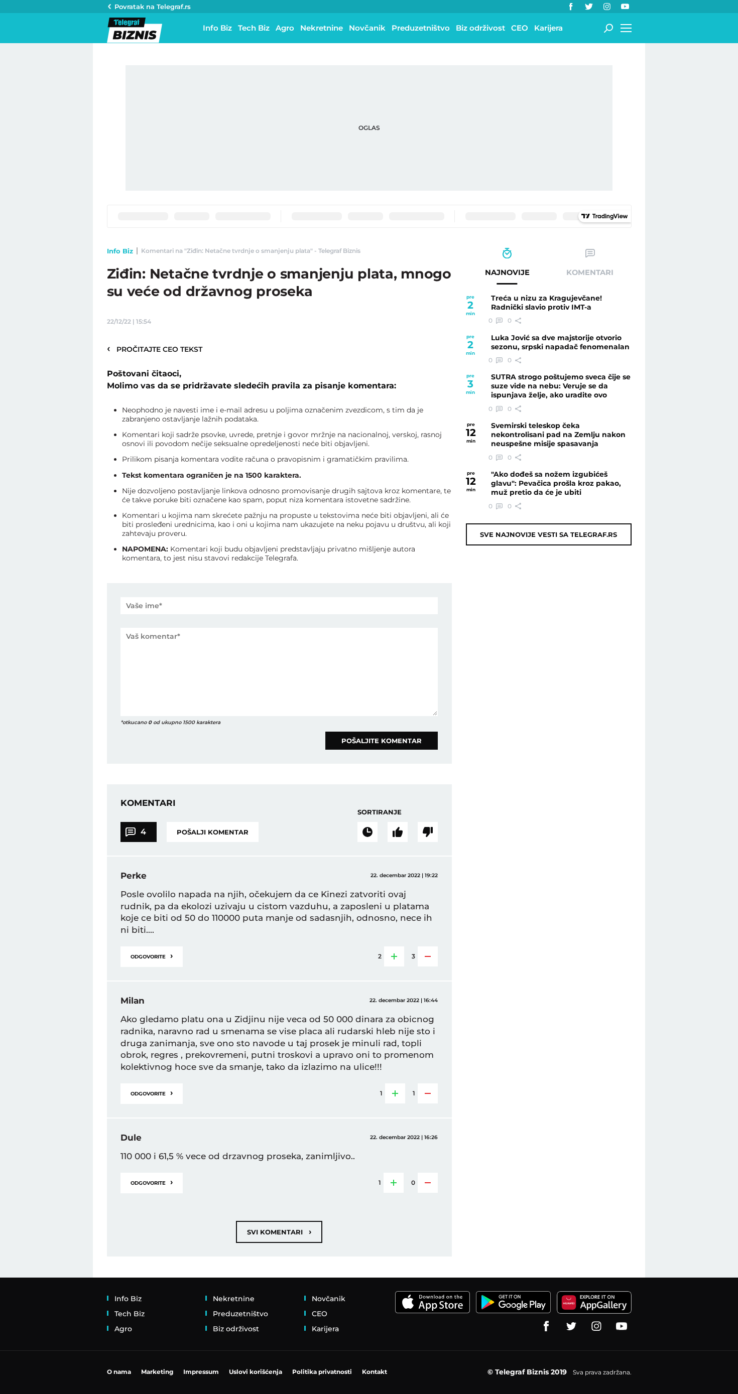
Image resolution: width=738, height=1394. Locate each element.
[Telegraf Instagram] (606, 6)
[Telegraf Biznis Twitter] (588, 6)
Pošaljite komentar (381, 741)
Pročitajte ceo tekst (154, 348)
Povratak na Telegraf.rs (152, 7)
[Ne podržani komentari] (428, 832)
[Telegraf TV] (625, 6)
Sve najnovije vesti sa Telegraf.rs (548, 534)
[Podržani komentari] (398, 832)
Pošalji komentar (213, 832)
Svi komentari (279, 1231)
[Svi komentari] (367, 832)
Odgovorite (152, 955)
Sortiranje (379, 812)
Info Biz (120, 251)
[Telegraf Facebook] (570, 6)
